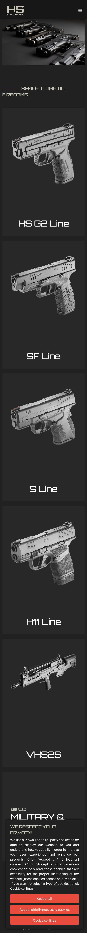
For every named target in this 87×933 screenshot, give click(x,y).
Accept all (44, 899)
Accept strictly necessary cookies (45, 909)
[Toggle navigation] (80, 10)
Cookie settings (44, 920)
